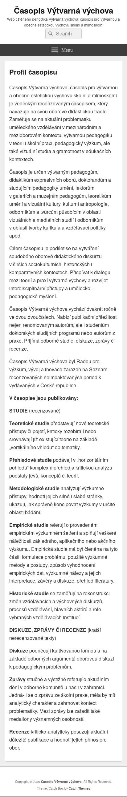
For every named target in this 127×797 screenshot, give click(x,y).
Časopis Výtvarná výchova (63, 10)
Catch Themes (79, 788)
